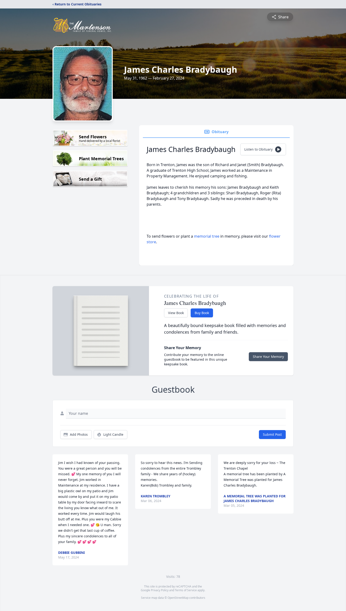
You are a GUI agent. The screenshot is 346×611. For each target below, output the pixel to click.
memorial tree (206, 236)
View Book (176, 313)
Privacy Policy (160, 590)
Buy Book (202, 313)
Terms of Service (186, 590)
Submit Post (272, 434)
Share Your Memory (268, 356)
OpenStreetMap (178, 598)
